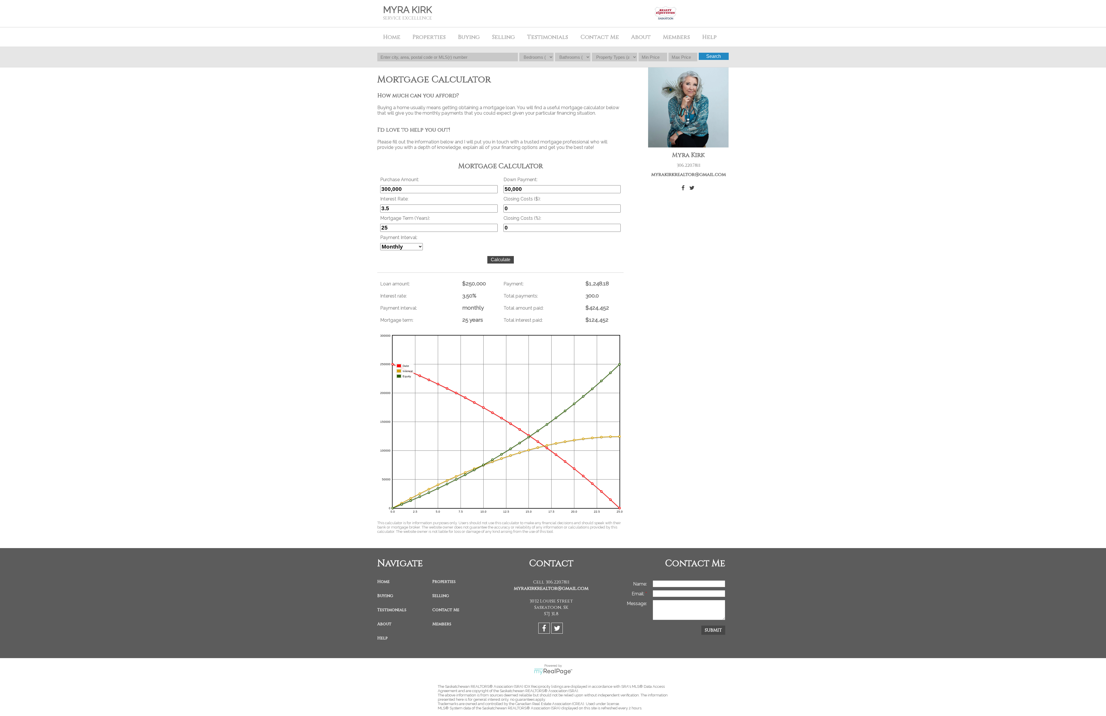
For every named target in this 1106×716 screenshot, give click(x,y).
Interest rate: (393, 296)
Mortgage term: (396, 320)
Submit (713, 630)
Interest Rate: (394, 199)
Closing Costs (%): (522, 218)
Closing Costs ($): (522, 199)
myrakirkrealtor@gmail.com (688, 174)
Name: (640, 584)
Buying (385, 595)
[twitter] (557, 629)
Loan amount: (395, 284)
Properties (444, 581)
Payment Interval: (398, 237)
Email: (638, 593)
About (384, 624)
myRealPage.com (553, 672)
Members (441, 624)
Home (391, 37)
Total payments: (520, 296)
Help (709, 37)
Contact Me (599, 37)
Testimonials (547, 37)
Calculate (500, 259)
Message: (637, 603)
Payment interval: (398, 308)
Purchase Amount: (399, 179)
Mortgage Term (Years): (405, 218)
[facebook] (544, 629)
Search (713, 56)
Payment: (513, 284)
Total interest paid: (523, 320)
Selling (440, 595)
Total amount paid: (523, 308)
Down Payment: (520, 179)
